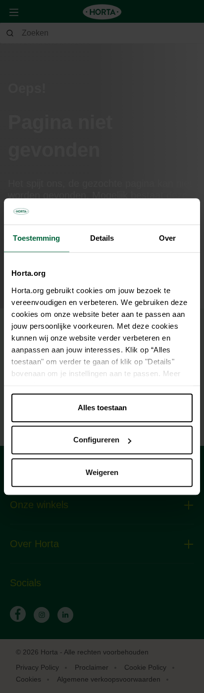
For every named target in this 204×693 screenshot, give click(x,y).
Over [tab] (167, 238)
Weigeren (102, 472)
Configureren (96, 439)
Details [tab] (102, 238)
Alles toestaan (102, 407)
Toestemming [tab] (36, 238)
